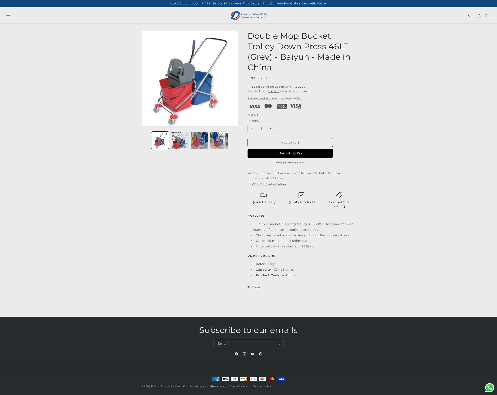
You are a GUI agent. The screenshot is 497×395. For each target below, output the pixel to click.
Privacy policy (218, 386)
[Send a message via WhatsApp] (489, 387)
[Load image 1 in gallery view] (160, 140)
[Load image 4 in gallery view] (219, 140)
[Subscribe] (279, 343)
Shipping (273, 91)
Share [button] (255, 287)
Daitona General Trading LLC (168, 386)
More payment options (290, 162)
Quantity (253, 120)
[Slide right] (233, 140)
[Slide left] (146, 140)
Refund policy (197, 386)
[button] (8, 15)
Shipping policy (262, 386)
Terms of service (239, 386)
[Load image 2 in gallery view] (180, 140)
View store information (269, 184)
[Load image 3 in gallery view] (199, 140)
